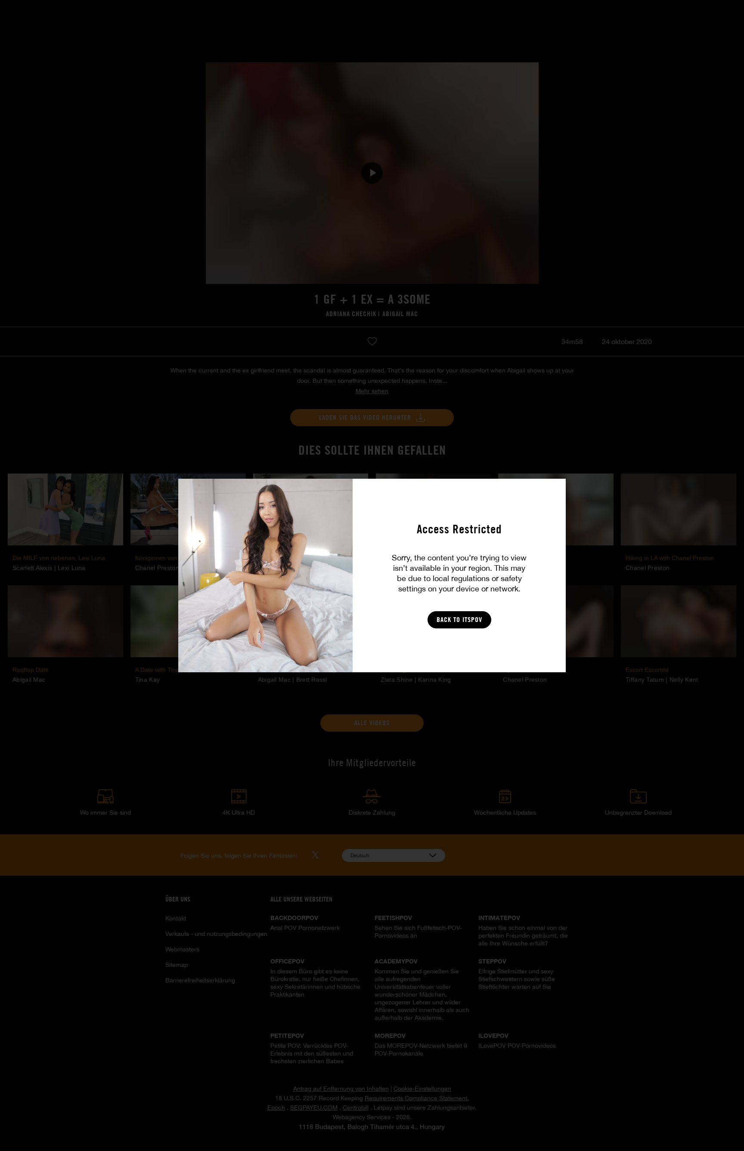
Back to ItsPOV (459, 620)
